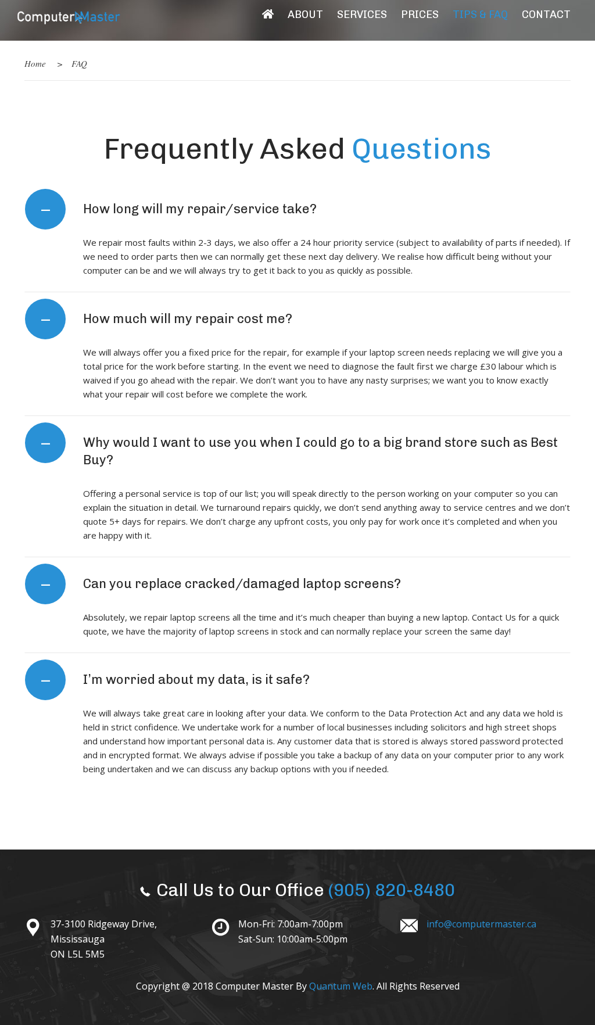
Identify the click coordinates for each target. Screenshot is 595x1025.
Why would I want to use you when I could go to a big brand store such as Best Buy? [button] (299, 450)
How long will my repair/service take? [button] (179, 209)
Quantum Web (340, 986)
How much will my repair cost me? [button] (167, 319)
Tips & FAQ (480, 14)
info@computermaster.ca (481, 924)
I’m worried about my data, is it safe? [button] (175, 679)
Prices (420, 14)
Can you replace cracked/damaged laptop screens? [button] (221, 584)
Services (362, 14)
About (305, 14)
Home (35, 63)
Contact (546, 14)
